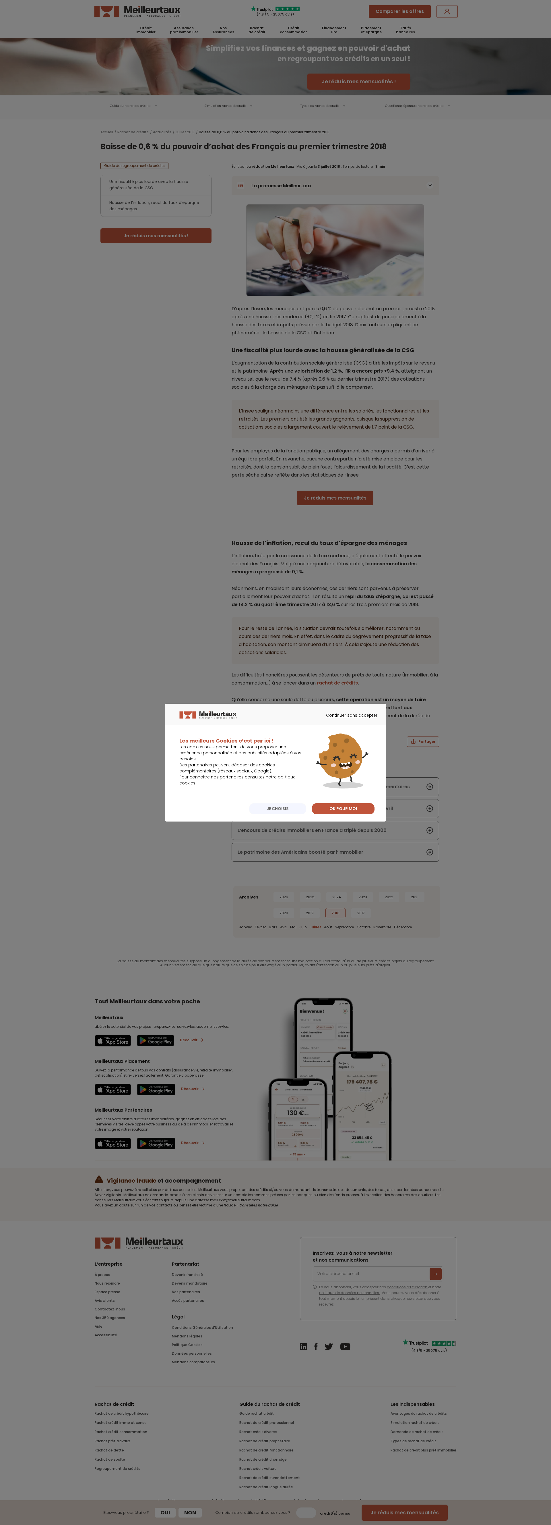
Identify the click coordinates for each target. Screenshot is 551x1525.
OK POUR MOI (343, 808)
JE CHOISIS (278, 808)
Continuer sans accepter (349, 720)
